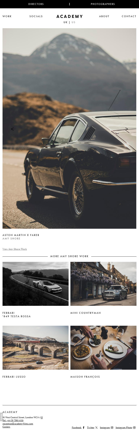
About (104, 16)
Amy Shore (12, 238)
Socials (36, 16)
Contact (129, 16)
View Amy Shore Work (15, 249)
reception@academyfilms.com (18, 423)
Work (7, 16)
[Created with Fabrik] (1, 417)
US (74, 22)
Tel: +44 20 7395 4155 (13, 420)
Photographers (103, 4)
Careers (6, 426)
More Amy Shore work (69, 256)
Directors (36, 4)
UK (66, 22)
